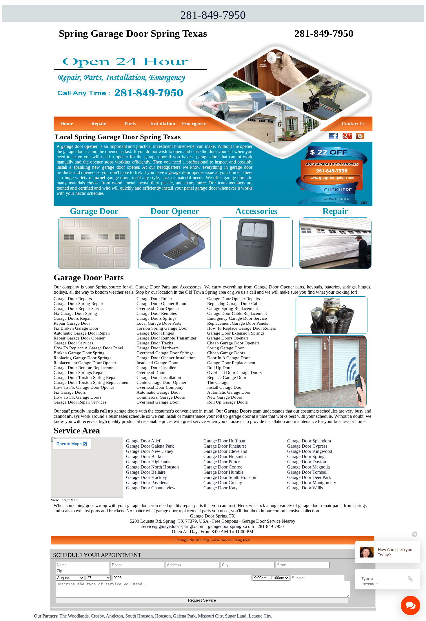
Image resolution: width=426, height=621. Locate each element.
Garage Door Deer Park (309, 477)
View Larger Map (64, 500)
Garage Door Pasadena (147, 482)
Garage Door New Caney (149, 451)
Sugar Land (216, 615)
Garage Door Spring (306, 456)
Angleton (95, 615)
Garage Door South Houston (229, 477)
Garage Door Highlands (148, 461)
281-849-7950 (213, 14)
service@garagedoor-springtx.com (172, 526)
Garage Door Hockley (146, 477)
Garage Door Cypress (307, 446)
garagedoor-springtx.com (231, 526)
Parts (130, 123)
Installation (162, 123)
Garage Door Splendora (309, 440)
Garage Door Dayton (306, 461)
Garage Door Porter (221, 461)
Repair (98, 123)
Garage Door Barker (145, 456)
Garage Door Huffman (224, 440)
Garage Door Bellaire (145, 472)
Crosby (78, 615)
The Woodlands (54, 615)
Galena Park (165, 615)
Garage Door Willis (305, 487)
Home (66, 123)
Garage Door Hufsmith (224, 456)
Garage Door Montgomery (311, 482)
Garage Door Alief (143, 440)
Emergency (194, 123)
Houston (144, 615)
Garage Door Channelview (151, 487)
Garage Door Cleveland (225, 451)
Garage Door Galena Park (150, 446)
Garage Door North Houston (152, 466)
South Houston (120, 615)
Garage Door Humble (223, 472)
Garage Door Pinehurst (224, 446)
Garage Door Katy (220, 487)
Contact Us (353, 123)
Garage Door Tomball (307, 472)
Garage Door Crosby (222, 482)
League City (241, 615)
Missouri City (191, 615)
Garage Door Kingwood (309, 451)
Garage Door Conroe (222, 466)
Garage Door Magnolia (308, 466)
